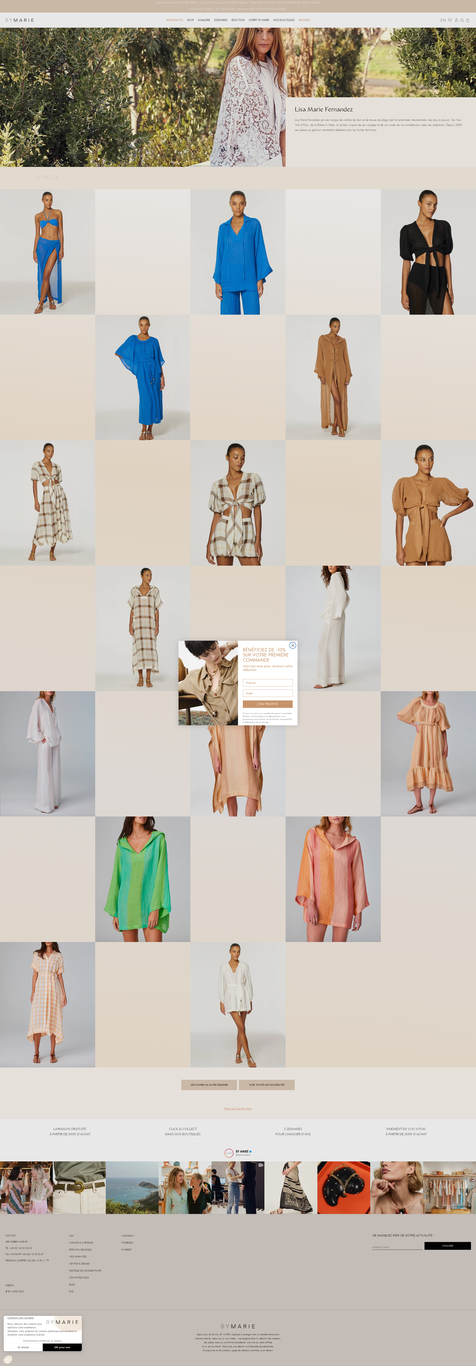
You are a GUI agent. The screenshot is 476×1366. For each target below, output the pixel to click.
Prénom (248, 676)
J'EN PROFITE (268, 704)
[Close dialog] (293, 645)
